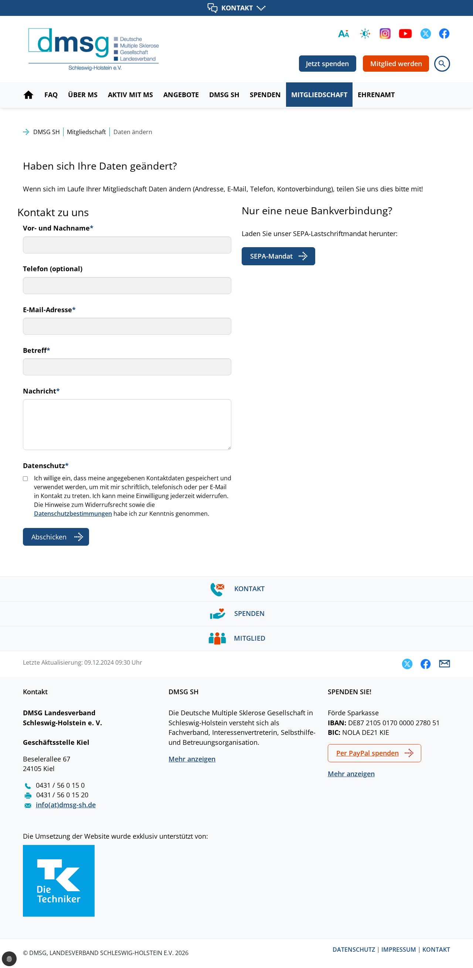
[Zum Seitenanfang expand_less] (469, 947)
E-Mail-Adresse (49, 309)
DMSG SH (46, 132)
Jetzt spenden (327, 63)
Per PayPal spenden (367, 753)
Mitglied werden (396, 63)
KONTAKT (237, 7)
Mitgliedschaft (86, 132)
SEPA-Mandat (271, 256)
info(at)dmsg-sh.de (66, 804)
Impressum (398, 950)
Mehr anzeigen (192, 758)
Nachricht (41, 390)
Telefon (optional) (52, 268)
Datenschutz (46, 465)
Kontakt (436, 950)
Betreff (36, 350)
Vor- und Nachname (58, 228)
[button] (407, 663)
